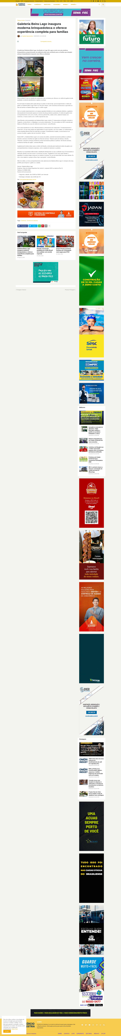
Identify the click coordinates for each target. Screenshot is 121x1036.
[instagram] (95, 1)
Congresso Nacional (29, 1)
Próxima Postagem (70, 289)
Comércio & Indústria (30, 1033)
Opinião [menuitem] (73, 4)
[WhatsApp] (39, 226)
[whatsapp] (100, 1)
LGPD (73, 1033)
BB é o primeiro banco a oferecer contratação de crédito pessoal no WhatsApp (96, 469)
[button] (99, 4)
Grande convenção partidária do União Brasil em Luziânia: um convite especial (45, 251)
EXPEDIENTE (80, 1033)
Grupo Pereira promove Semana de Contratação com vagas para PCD (63, 250)
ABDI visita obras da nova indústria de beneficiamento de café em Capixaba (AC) (96, 761)
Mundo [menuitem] (65, 4)
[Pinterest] (42, 226)
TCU (58, 1)
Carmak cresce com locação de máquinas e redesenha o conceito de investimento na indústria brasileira (96, 783)
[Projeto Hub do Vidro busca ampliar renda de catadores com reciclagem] (83, 794)
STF (22, 1)
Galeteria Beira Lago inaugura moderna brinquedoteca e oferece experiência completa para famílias (25, 252)
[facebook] (82, 1024)
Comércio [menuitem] (37, 4)
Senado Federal (39, 1)
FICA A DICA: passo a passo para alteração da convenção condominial (90, 417)
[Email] (46, 226)
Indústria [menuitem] (47, 4)
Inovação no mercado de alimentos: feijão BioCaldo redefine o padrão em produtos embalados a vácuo (96, 430)
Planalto (17, 1)
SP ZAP (103, 1033)
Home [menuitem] (29, 4)
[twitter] (93, 1)
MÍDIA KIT (96, 1033)
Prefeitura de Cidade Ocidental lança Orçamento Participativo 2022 (96, 459)
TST (68, 1)
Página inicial (20, 20)
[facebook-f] (91, 1)
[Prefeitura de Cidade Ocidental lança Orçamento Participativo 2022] (83, 459)
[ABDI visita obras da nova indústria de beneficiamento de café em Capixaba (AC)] (83, 760)
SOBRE (60, 1033)
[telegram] (102, 1)
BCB (72, 1)
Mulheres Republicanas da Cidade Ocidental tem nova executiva (96, 440)
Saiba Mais (15, 1029)
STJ (61, 1)
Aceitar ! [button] (7, 1031)
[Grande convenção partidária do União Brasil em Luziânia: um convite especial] (46, 241)
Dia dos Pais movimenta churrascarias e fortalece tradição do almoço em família (90, 749)
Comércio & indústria (32, 220)
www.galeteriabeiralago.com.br (28, 179)
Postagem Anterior (21, 289)
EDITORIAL (89, 1033)
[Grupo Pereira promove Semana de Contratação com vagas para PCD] (65, 241)
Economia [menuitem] (57, 4)
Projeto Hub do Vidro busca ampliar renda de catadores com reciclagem (96, 793)
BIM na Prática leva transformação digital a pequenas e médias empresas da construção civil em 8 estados (96, 772)
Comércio (27, 20)
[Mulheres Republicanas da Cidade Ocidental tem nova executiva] (83, 440)
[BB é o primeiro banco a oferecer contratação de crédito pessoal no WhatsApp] (83, 469)
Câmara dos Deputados (49, 1)
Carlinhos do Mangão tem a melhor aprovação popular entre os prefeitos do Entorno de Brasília (96, 449)
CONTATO (66, 1033)
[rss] (104, 1)
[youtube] (98, 1)
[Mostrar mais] (49, 226)
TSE (65, 1)
